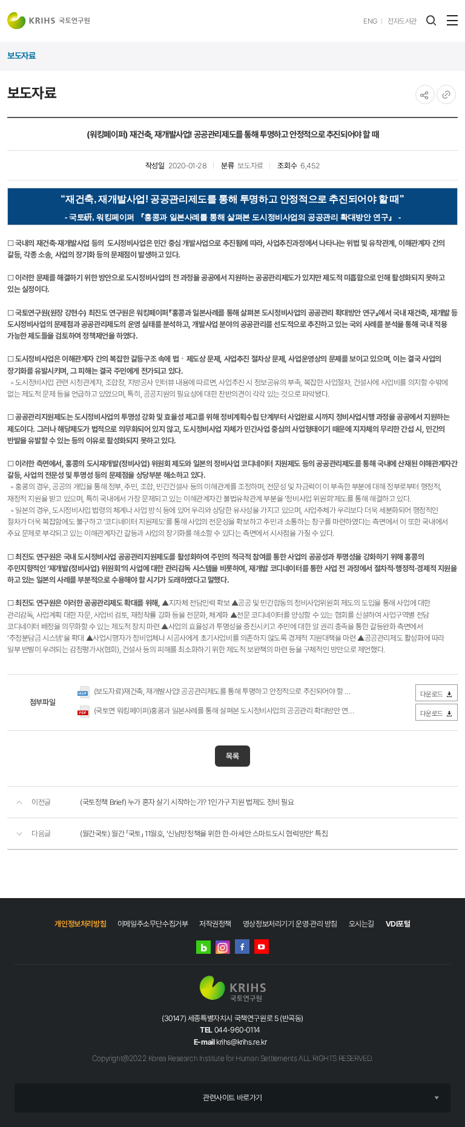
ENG (370, 21)
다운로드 (431, 694)
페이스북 (242, 946)
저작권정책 (215, 923)
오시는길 (361, 923)
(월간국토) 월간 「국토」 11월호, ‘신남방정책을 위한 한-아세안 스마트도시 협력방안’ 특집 (204, 833)
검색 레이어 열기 (431, 20)
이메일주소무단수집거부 (152, 923)
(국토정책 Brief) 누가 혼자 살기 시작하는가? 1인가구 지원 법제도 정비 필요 (187, 802)
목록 (232, 756)
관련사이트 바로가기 (232, 1097)
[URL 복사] (446, 94)
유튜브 (261, 946)
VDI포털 (398, 923)
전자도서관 (402, 21)
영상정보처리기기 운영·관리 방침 (290, 923)
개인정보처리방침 (80, 923)
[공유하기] (425, 94)
